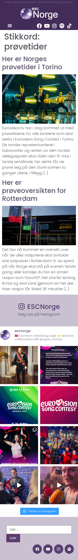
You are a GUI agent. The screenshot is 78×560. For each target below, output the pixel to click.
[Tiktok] (69, 25)
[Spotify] (61, 25)
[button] (9, 25)
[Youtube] (46, 25)
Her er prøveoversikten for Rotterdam (34, 190)
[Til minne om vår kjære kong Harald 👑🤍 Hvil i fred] (19, 365)
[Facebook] (39, 25)
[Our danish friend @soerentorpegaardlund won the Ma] (19, 485)
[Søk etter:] (39, 529)
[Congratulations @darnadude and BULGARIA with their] (19, 445)
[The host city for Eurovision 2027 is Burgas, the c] (19, 405)
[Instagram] (54, 25)
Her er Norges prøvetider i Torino (32, 62)
